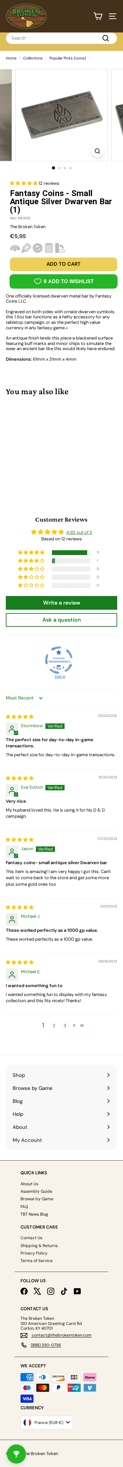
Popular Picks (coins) (68, 58)
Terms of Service (36, 1260)
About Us (29, 1184)
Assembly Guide (36, 1191)
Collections (33, 58)
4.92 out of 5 (79, 532)
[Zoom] (97, 151)
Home (11, 58)
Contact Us (31, 1238)
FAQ (24, 1206)
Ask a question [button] (61, 619)
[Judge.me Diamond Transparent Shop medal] (58, 660)
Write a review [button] (61, 602)
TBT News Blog (34, 1214)
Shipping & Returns (39, 1245)
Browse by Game (36, 1199)
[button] (24, 183)
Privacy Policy (33, 1253)
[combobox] (61, 38)
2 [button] (54, 1025)
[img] (19, 717)
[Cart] (98, 16)
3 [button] (65, 1025)
